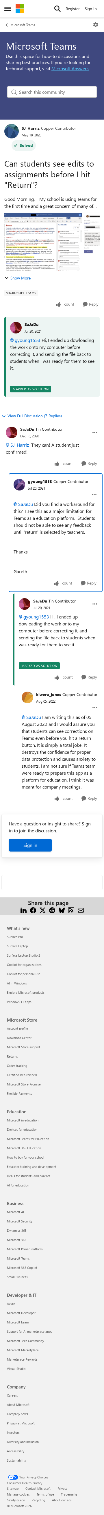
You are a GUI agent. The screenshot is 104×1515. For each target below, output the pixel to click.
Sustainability (16, 1460)
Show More (20, 278)
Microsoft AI (15, 1212)
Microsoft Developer (21, 1313)
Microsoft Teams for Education (28, 1139)
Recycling (38, 1500)
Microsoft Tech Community (25, 1341)
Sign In (91, 8)
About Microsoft (18, 1404)
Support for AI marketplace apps (29, 1331)
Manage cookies (18, 1494)
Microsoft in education (22, 1120)
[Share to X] (43, 910)
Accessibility (15, 1451)
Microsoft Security (19, 1221)
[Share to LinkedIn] (24, 910)
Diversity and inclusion (23, 1442)
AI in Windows (17, 983)
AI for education (18, 1185)
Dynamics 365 (17, 1230)
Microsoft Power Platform (24, 1249)
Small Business (17, 1277)
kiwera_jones (48, 694)
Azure (11, 1303)
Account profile (17, 1028)
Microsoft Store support (23, 1047)
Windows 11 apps (19, 1002)
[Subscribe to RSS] (71, 910)
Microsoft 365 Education (24, 1148)
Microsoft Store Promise (24, 1084)
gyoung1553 (27, 340)
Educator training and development (31, 1166)
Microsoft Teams (22, 24)
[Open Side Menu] (7, 8)
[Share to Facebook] (33, 910)
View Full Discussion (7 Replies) (35, 416)
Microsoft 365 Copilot (22, 1267)
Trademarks (69, 1494)
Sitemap (12, 1488)
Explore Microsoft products (25, 992)
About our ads (62, 1500)
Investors (13, 1432)
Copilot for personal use (23, 974)
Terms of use (45, 1494)
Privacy (62, 1488)
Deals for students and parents (28, 1176)
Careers (12, 1395)
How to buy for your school (25, 1157)
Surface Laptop (17, 946)
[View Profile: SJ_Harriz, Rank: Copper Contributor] (11, 131)
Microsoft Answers (70, 68)
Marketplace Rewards (22, 1359)
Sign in (30, 845)
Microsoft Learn (18, 1322)
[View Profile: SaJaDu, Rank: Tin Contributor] (11, 432)
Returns (12, 1056)
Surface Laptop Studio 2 (23, 955)
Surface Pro (15, 937)
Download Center (19, 1038)
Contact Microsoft (38, 1488)
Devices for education (22, 1129)
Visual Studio (16, 1368)
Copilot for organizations (24, 964)
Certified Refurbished (22, 1075)
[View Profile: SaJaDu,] (16, 327)
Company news (17, 1414)
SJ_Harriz (31, 128)
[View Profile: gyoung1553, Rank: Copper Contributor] (19, 484)
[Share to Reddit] (52, 910)
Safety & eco (16, 1500)
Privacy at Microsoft (21, 1423)
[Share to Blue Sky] (62, 910)
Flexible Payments (19, 1093)
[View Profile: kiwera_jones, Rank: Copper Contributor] (27, 697)
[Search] (57, 8)
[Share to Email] (81, 910)
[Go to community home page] (20, 8)
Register (73, 8)
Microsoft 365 (16, 1240)
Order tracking (17, 1065)
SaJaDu (31, 324)
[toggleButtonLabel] (96, 25)
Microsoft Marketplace (23, 1350)
